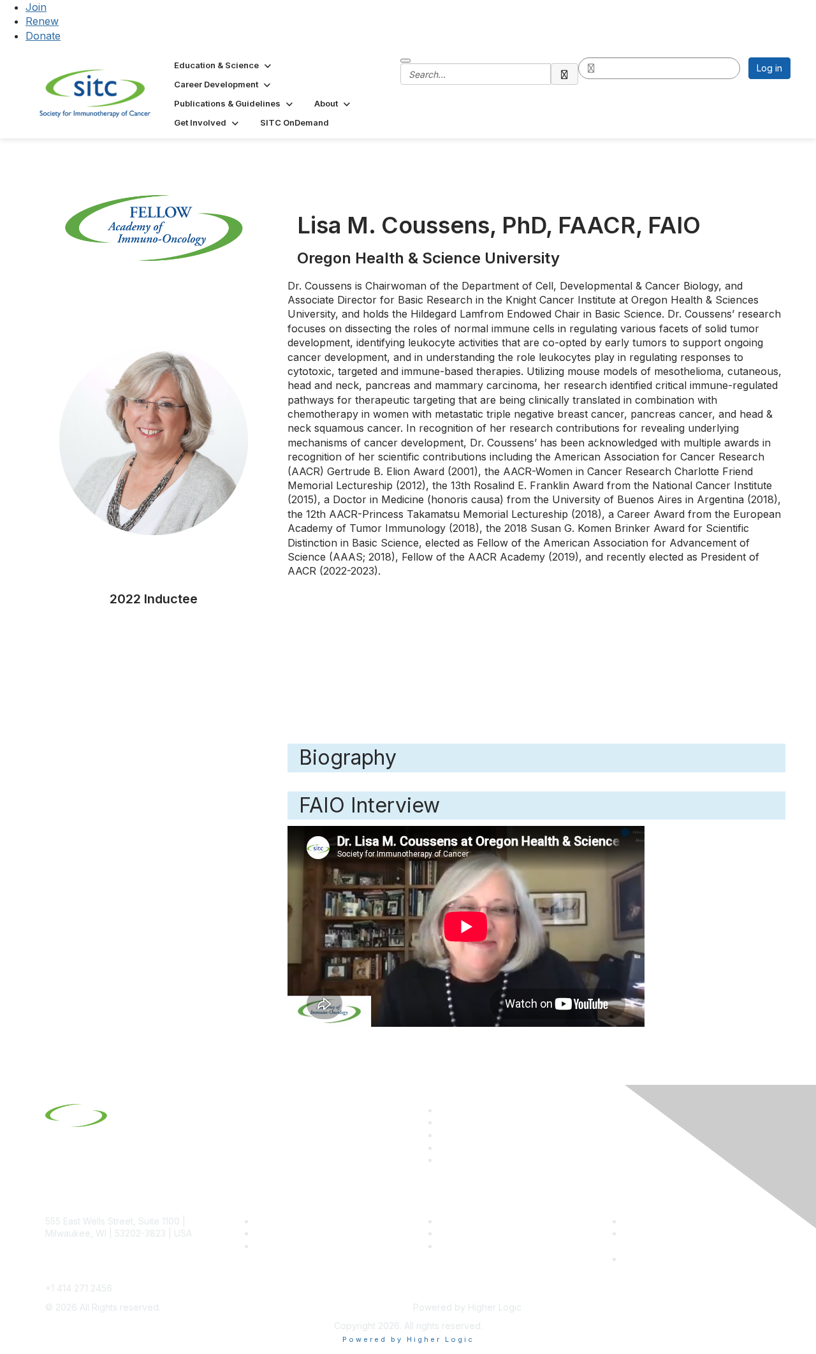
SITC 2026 (277, 1233)
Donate (43, 35)
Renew (42, 21)
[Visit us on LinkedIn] (444, 1110)
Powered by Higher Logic (408, 1339)
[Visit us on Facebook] (444, 1159)
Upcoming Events (475, 1233)
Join (36, 7)
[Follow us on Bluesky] (444, 1122)
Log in (769, 68)
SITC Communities (476, 1221)
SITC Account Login (296, 1245)
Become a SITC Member (306, 1221)
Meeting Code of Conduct (678, 1221)
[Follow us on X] (444, 1135)
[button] (223, 65)
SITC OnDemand (474, 1245)
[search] (565, 74)
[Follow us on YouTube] (444, 1147)
